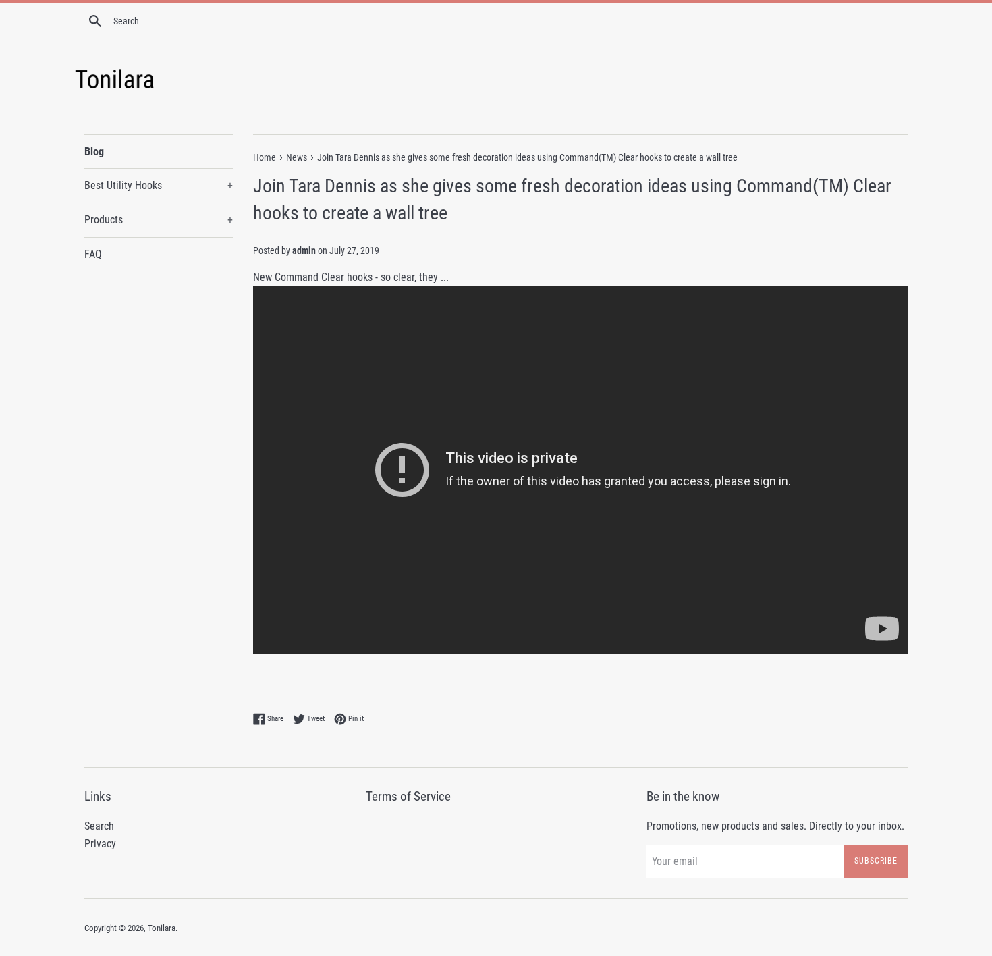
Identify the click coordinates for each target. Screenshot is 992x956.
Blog (94, 151)
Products (158, 219)
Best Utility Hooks (158, 185)
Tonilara (161, 928)
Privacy (100, 843)
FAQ (93, 254)
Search (99, 826)
